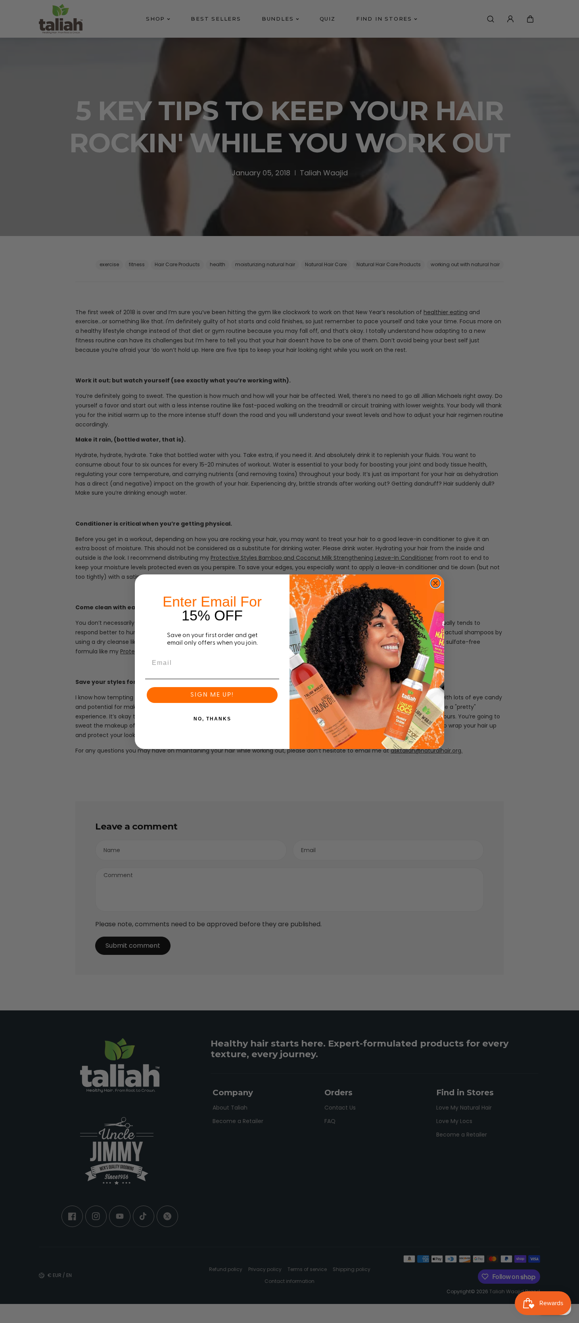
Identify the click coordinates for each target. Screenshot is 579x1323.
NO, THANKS (212, 719)
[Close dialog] (435, 583)
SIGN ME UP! (212, 695)
